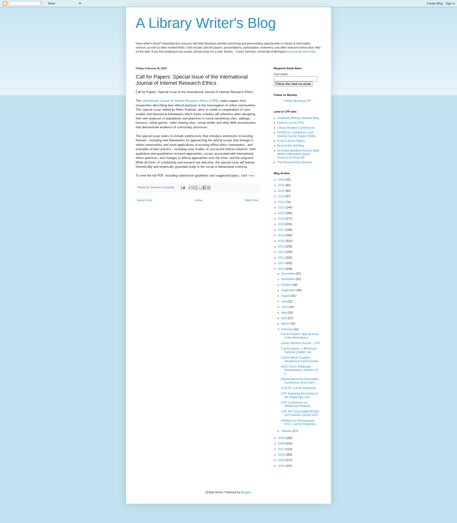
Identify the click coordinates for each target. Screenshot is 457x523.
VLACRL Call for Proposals (298, 388)
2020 (281, 213)
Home (198, 200)
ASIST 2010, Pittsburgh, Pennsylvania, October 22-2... (300, 370)
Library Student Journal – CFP (300, 343)
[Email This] (190, 187)
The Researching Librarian (294, 162)
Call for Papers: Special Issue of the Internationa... (300, 335)
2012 (281, 257)
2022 (281, 202)
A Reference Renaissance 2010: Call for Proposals (298, 422)
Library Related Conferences (296, 127)
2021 (281, 207)
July (284, 301)
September (288, 290)
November (288, 279)
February (287, 329)
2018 (281, 224)
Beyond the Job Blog (290, 145)
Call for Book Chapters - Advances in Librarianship (299, 359)
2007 (281, 449)
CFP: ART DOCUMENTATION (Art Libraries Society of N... (300, 413)
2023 (281, 196)
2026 (281, 179)
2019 (281, 218)
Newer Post (144, 200)
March (285, 323)
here (251, 175)
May (284, 312)
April (284, 318)
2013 (281, 252)
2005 (281, 460)
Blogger (246, 492)
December (288, 273)
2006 (281, 454)
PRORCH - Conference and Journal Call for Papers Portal (296, 134)
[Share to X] (199, 187)
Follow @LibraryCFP (297, 101)
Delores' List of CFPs (290, 122)
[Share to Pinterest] (208, 187)
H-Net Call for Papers (291, 141)
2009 (281, 438)
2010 (281, 269)
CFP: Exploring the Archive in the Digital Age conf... (299, 395)
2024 (281, 190)
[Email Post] (183, 187)
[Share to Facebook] (204, 187)
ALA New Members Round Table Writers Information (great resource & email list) (298, 154)
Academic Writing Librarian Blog (298, 118)
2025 (281, 185)
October (286, 284)
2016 (281, 235)
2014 (281, 246)
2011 (281, 263)
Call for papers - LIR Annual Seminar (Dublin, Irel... (299, 350)
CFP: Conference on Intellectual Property (295, 404)
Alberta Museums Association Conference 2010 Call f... (300, 380)
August (286, 295)
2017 (281, 230)
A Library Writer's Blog (206, 23)
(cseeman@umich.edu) (301, 51)
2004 (281, 466)
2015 (281, 241)
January (287, 431)
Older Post (251, 200)
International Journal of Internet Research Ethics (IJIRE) (180, 101)
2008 (281, 443)
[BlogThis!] (195, 187)
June (284, 307)
